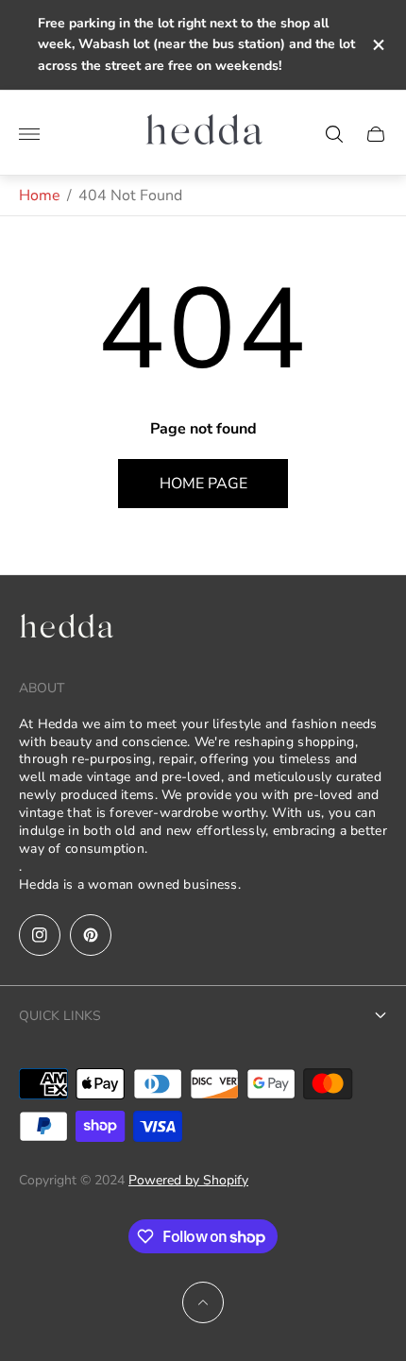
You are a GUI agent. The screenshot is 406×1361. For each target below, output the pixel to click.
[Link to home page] (66, 631)
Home (39, 195)
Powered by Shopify (188, 1180)
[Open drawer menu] (29, 134)
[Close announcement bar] (377, 45)
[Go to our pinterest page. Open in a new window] (90, 935)
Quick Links (60, 1016)
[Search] (334, 134)
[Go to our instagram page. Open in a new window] (39, 935)
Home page (203, 483)
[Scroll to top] (203, 1302)
